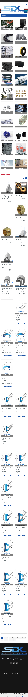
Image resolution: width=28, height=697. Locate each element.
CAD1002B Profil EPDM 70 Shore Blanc (6, 500)
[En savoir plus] (13, 696)
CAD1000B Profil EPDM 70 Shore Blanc (6, 411)
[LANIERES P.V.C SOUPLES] (7, 135)
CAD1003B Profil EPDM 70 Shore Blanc (20, 530)
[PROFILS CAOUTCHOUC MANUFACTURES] (21, 38)
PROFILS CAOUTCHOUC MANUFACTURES (21, 43)
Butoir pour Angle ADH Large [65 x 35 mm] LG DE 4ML (21, 289)
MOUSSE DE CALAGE (7, 84)
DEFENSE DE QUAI (21, 112)
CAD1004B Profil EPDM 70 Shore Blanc (20, 589)
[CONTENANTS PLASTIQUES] (21, 149)
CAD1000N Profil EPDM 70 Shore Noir (6, 440)
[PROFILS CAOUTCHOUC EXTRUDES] (7, 52)
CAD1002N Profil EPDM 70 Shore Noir (6, 530)
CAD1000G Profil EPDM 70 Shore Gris (20, 411)
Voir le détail (7, 192)
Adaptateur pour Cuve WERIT (20, 196)
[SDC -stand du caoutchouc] (12, 6)
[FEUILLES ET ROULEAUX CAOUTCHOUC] (7, 24)
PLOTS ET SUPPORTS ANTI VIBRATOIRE (7, 112)
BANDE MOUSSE (21, 57)
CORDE (7, 43)
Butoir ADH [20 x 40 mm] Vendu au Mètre (6, 266)
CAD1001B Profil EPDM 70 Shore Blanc (6, 470)
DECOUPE (21, 168)
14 (9, 639)
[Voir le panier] (26, 4)
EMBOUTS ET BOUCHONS (21, 140)
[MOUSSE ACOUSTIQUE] (7, 66)
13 (7, 639)
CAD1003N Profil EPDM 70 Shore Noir (6, 589)
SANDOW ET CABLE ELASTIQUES (7, 154)
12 (4, 639)
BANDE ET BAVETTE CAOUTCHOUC (21, 29)
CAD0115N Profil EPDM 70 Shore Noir (20, 318)
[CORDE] (7, 38)
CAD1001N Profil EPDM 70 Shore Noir (20, 470)
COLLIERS (21, 84)
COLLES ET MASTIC (7, 168)
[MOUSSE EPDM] (21, 66)
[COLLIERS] (21, 80)
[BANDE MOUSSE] (21, 52)
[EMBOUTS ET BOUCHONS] (21, 135)
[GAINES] (21, 121)
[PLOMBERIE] (21, 94)
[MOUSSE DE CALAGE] (7, 80)
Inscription (16, 1)
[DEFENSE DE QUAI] (21, 108)
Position (15, 177)
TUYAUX (7, 126)
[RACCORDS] (7, 94)
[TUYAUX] (7, 121)
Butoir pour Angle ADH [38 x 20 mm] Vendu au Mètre (7, 290)
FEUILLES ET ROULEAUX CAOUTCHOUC (7, 29)
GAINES (21, 126)
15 (12, 639)
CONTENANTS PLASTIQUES (21, 154)
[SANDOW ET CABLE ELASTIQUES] (7, 149)
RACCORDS (7, 98)
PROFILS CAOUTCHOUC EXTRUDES (7, 56)
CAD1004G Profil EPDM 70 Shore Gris (6, 619)
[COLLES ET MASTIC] (7, 163)
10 (25, 637)
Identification (10, 1)
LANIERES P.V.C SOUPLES (7, 140)
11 (2, 639)
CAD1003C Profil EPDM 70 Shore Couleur (6, 559)
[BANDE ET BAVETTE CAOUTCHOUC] (21, 24)
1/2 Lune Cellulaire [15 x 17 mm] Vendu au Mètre (7, 196)
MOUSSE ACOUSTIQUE (7, 71)
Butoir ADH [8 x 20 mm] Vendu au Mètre (20, 241)
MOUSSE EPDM (21, 71)
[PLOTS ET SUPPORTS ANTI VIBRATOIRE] (7, 108)
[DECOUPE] (21, 163)
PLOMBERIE (21, 98)
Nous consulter (22, 324)
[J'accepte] (20, 696)
